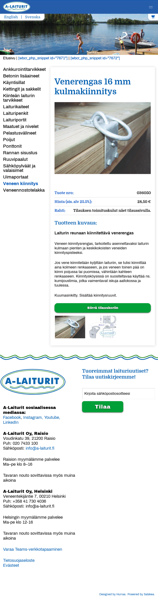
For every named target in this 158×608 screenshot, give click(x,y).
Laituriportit (14, 120)
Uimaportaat (15, 177)
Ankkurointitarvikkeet (23, 69)
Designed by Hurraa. (112, 594)
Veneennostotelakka (23, 190)
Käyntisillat (14, 82)
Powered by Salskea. (141, 594)
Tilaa (102, 407)
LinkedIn (11, 422)
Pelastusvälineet (19, 133)
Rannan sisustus (20, 153)
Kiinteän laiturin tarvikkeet (19, 97)
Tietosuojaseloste (19, 560)
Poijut (9, 139)
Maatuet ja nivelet (20, 126)
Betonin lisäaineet (21, 76)
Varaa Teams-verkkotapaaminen (32, 549)
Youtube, (52, 417)
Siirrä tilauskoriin (102, 308)
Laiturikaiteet (16, 107)
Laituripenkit (15, 113)
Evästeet (11, 565)
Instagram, (33, 417)
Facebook (12, 417)
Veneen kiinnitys (20, 183)
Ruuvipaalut (15, 159)
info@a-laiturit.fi (40, 448)
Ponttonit (12, 146)
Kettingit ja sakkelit (22, 89)
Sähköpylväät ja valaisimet (19, 168)
